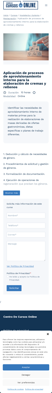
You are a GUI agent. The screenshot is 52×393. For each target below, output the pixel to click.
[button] (47, 334)
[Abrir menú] (46, 5)
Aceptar (26, 367)
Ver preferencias (26, 382)
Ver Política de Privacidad (20, 266)
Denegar (26, 375)
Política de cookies (16, 389)
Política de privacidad (34, 389)
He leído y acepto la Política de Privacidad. (24, 278)
